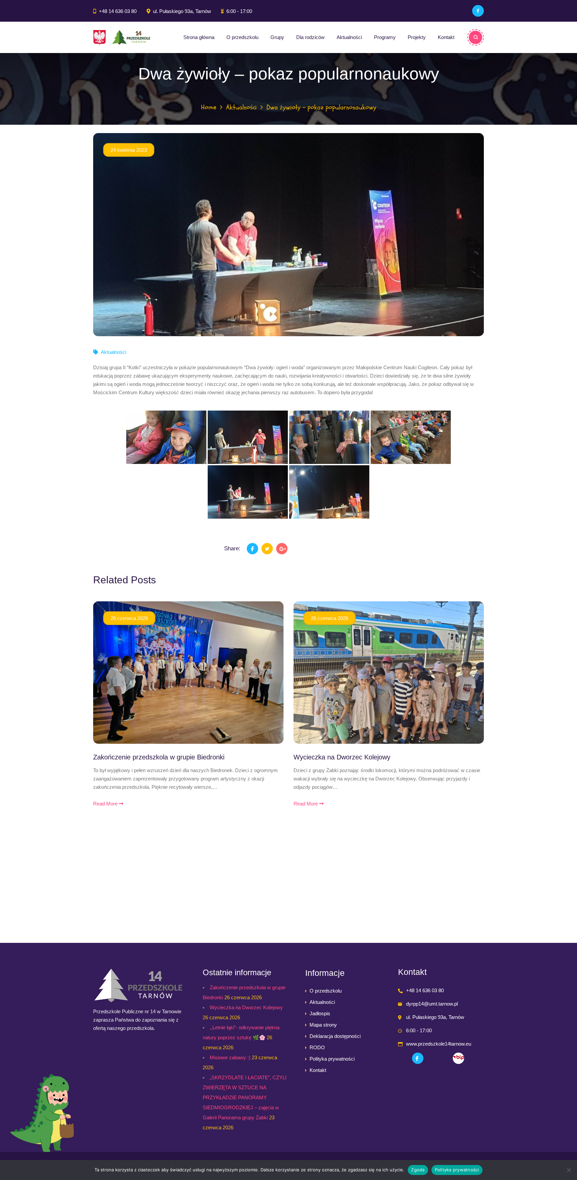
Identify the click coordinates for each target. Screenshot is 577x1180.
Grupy (277, 37)
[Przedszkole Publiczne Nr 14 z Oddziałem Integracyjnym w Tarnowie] (121, 37)
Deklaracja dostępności (335, 1036)
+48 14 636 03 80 (118, 11)
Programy (385, 37)
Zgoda (417, 1169)
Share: (232, 548)
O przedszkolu (242, 37)
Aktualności (349, 37)
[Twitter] (267, 548)
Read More (106, 803)
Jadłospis (320, 1013)
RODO (317, 1047)
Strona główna (198, 37)
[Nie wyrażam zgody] (568, 1170)
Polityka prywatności (332, 1059)
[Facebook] (478, 11)
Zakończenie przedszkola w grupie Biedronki (158, 757)
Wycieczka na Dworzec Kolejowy (342, 757)
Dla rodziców (310, 37)
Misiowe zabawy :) (230, 1057)
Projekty (417, 37)
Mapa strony (323, 1025)
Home (208, 107)
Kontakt (446, 37)
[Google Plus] (281, 548)
